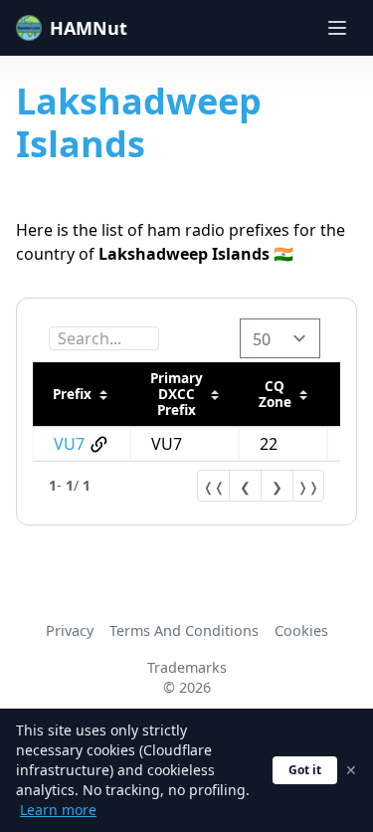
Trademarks (187, 667)
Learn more (58, 809)
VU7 (69, 444)
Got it (304, 769)
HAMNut (88, 28)
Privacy (69, 630)
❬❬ (214, 487)
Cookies (301, 630)
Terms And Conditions (184, 630)
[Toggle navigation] (337, 28)
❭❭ (308, 487)
